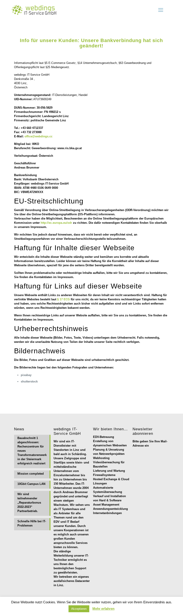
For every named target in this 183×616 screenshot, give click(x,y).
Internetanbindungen (107, 513)
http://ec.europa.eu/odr (56, 222)
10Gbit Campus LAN (31, 484)
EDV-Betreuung (103, 437)
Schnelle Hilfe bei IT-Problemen (31, 523)
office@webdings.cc (38, 136)
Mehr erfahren (103, 608)
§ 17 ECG (63, 299)
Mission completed (30, 473)
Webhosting (101, 458)
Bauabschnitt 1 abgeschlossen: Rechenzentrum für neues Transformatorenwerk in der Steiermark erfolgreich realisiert (32, 450)
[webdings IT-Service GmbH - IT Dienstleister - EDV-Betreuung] (36, 10)
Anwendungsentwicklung (110, 508)
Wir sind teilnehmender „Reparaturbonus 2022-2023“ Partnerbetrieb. (29, 502)
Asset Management (106, 504)
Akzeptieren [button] (79, 608)
